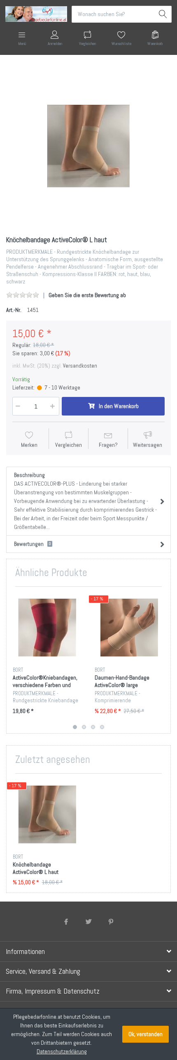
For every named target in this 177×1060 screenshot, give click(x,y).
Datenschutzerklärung (62, 1051)
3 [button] (93, 727)
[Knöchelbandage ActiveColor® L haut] (88, 146)
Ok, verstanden (145, 1034)
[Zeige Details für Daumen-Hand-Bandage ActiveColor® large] (129, 627)
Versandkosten (80, 365)
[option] (88, 146)
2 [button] (84, 727)
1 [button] (75, 727)
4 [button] (102, 727)
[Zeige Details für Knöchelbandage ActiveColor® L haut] (47, 814)
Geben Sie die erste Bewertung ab (87, 295)
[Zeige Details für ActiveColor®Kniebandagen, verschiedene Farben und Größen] (47, 627)
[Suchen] (163, 14)
